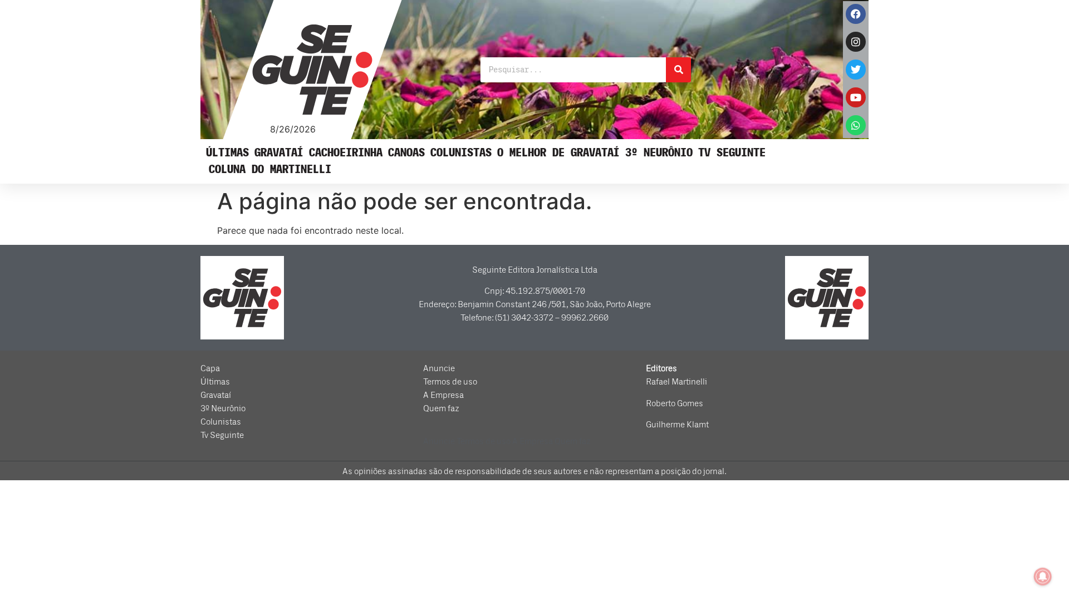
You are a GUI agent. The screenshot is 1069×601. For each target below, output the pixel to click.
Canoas (406, 152)
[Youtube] (856, 97)
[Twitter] (856, 70)
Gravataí (278, 152)
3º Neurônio (659, 152)
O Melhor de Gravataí (558, 152)
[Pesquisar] (678, 69)
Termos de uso (450, 382)
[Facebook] (856, 14)
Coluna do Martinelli (270, 169)
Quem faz (441, 408)
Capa (210, 368)
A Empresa (443, 395)
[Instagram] (856, 42)
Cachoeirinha (346, 152)
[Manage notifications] (1043, 576)
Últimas (227, 152)
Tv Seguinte (732, 152)
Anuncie (439, 368)
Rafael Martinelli (676, 382)
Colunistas (461, 152)
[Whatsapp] (856, 125)
